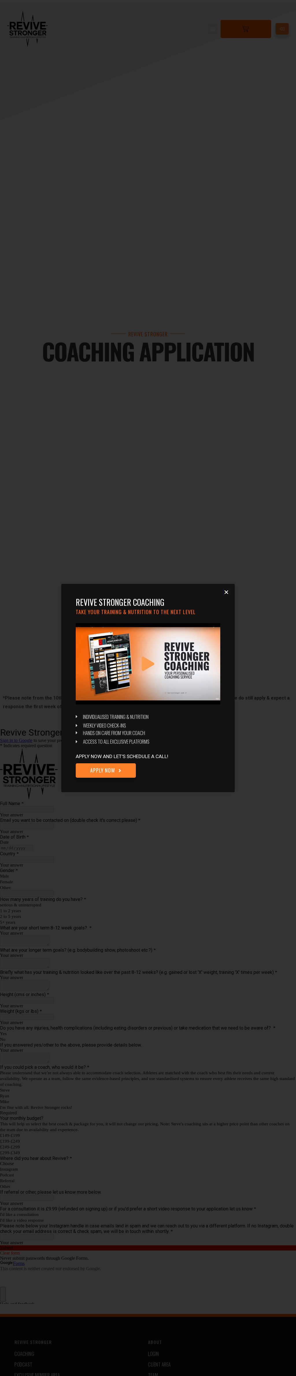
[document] (148, 688)
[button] (226, 592)
